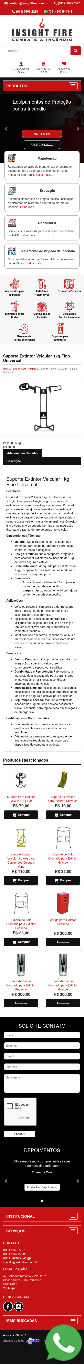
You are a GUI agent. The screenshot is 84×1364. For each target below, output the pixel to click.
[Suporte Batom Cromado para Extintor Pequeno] (21, 965)
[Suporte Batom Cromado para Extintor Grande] (63, 965)
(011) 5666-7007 (69, 3)
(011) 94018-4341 (60, 11)
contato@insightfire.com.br (28, 3)
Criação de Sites (13, 1340)
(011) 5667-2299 (27, 11)
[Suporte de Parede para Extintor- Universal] (63, 780)
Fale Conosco (42, 145)
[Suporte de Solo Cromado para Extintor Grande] (63, 837)
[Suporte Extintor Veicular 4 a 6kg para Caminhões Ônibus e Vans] (21, 837)
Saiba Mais (42, 134)
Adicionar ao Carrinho (22, 453)
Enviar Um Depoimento (42, 1187)
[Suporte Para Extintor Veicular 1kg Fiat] (21, 780)
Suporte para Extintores (25, 368)
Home (6, 368)
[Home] (42, 29)
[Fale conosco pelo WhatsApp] (63, 1342)
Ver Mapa (9, 1288)
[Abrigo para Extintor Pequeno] (63, 903)
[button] (6, 128)
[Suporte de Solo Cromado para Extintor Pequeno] (21, 903)
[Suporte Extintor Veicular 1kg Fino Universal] (42, 407)
